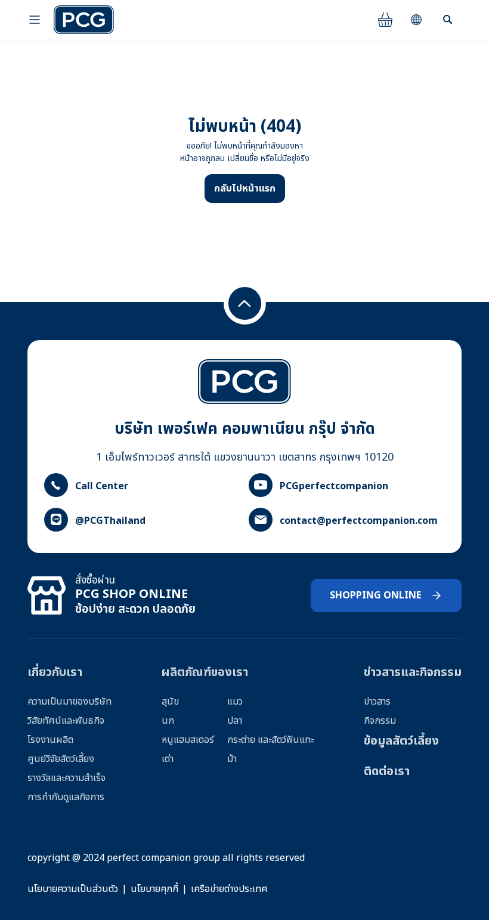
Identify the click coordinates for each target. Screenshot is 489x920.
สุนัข (170, 701)
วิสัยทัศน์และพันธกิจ (65, 721)
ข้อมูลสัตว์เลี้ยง (401, 741)
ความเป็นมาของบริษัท (69, 701)
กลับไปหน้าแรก (245, 188)
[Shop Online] (385, 19)
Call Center (101, 486)
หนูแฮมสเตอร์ (188, 740)
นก (168, 721)
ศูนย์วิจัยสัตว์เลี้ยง (60, 759)
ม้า (232, 759)
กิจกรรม (380, 721)
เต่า (168, 759)
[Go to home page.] (84, 19)
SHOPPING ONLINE (375, 595)
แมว (235, 701)
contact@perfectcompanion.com (359, 521)
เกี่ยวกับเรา (54, 672)
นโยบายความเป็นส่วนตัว (72, 889)
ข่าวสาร (377, 701)
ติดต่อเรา (387, 771)
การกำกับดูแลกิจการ (65, 797)
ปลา (234, 721)
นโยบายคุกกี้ (154, 889)
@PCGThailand (110, 521)
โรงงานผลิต (50, 740)
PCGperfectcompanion (334, 486)
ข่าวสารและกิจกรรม (413, 672)
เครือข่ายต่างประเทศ (229, 889)
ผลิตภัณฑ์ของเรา (205, 672)
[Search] (447, 19)
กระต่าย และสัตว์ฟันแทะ (270, 740)
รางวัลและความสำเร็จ (66, 778)
